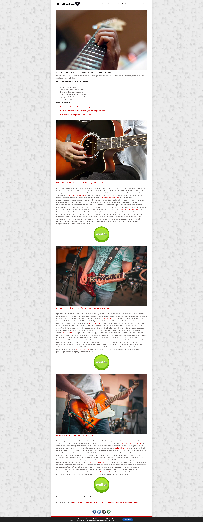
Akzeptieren (127, 519)
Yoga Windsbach (109, 318)
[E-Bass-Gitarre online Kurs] (101, 403)
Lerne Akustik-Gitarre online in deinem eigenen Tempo (79, 182)
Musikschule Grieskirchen (129, 209)
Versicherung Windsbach (77, 195)
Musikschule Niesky (83, 349)
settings (112, 520)
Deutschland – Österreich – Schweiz (129, 4)
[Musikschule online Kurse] (68, 4)
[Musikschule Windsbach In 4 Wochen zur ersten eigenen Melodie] (101, 40)
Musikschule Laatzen (96, 323)
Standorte (96, 4)
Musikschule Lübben (121, 448)
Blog (144, 4)
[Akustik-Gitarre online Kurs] (101, 150)
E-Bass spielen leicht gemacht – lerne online (74, 435)
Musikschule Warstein (106, 472)
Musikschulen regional (109, 4)
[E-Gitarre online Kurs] (101, 275)
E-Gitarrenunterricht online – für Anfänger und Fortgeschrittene (83, 308)
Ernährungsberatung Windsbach (131, 443)
